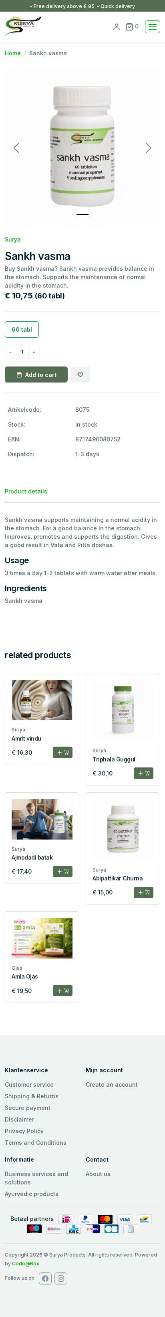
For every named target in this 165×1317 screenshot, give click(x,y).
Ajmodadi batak (32, 857)
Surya (13, 239)
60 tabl (22, 329)
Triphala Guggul (114, 759)
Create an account (112, 1084)
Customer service (29, 1084)
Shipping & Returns (31, 1096)
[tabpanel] (82, 560)
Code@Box (25, 1264)
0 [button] (136, 26)
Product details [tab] (26, 491)
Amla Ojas (25, 976)
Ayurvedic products (31, 1193)
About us (98, 1173)
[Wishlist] (80, 375)
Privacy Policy (24, 1131)
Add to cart (40, 374)
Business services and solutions (36, 1178)
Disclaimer (19, 1119)
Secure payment (27, 1107)
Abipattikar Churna (118, 878)
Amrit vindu (26, 738)
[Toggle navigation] (152, 26)
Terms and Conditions (35, 1142)
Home (13, 53)
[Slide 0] (82, 214)
